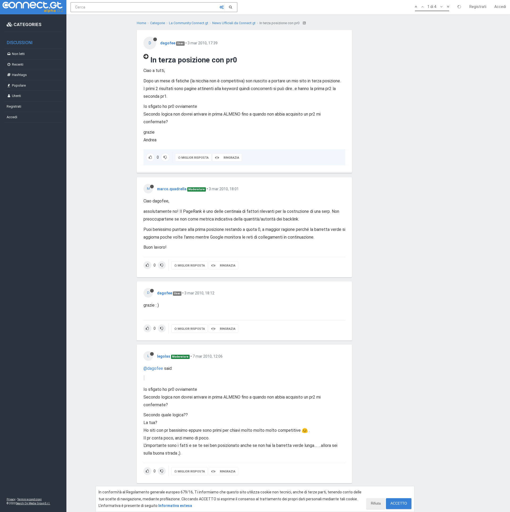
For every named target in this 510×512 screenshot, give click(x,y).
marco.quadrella (171, 189)
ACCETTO (398, 503)
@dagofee (153, 368)
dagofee (167, 43)
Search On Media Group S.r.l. (33, 503)
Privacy (11, 499)
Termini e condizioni (29, 499)
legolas (163, 356)
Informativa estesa (175, 505)
